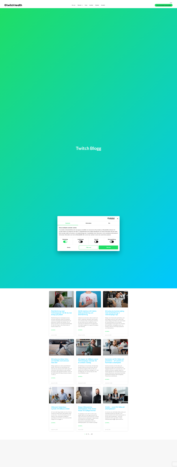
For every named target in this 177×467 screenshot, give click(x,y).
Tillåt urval (88, 247)
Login (171, 2)
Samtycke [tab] (67, 223)
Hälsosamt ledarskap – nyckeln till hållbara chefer (60, 408)
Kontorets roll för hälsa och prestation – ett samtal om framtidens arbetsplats (114, 360)
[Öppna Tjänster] (82, 5)
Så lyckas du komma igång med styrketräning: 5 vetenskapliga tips (114, 312)
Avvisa (68, 247)
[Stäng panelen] (117, 218)
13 (91, 434)
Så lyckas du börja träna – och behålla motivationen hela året (60, 360)
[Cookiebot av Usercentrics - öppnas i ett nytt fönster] (108, 219)
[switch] (81, 242)
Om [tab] (109, 223)
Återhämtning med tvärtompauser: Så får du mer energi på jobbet (61, 312)
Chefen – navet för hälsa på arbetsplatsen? (114, 408)
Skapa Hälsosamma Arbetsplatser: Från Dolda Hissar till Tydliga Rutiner (87, 408)
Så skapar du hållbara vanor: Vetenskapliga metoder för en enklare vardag (88, 360)
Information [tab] (88, 223)
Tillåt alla (108, 247)
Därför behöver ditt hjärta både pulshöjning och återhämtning (87, 312)
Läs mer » (53, 329)
